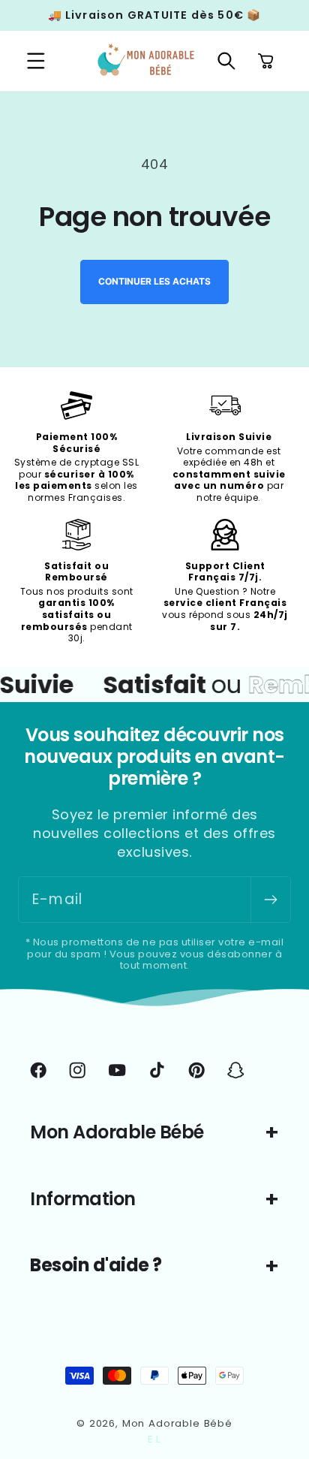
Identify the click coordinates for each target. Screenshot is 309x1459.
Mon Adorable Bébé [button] (117, 1132)
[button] (36, 61)
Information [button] (83, 1198)
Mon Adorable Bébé (177, 1423)
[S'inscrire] (270, 899)
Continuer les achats (154, 281)
